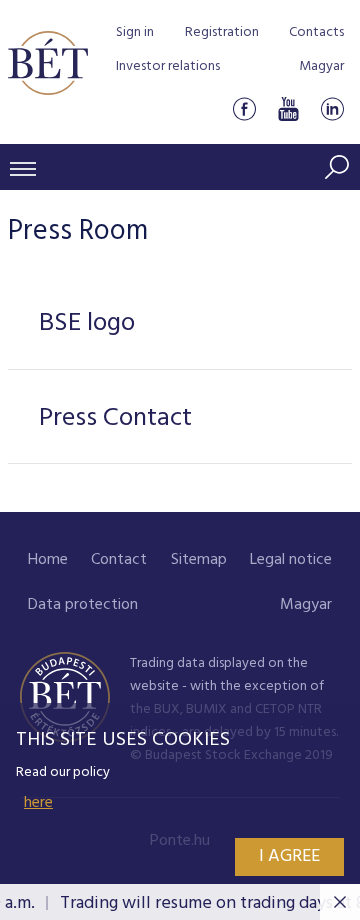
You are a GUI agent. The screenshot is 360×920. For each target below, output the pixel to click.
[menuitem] (48, 560)
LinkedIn (332, 108)
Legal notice (291, 560)
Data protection (83, 605)
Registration (222, 32)
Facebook (244, 108)
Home (48, 560)
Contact (119, 560)
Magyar (321, 66)
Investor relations (168, 66)
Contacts (316, 32)
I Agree (289, 856)
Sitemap (199, 560)
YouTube (288, 108)
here (38, 803)
